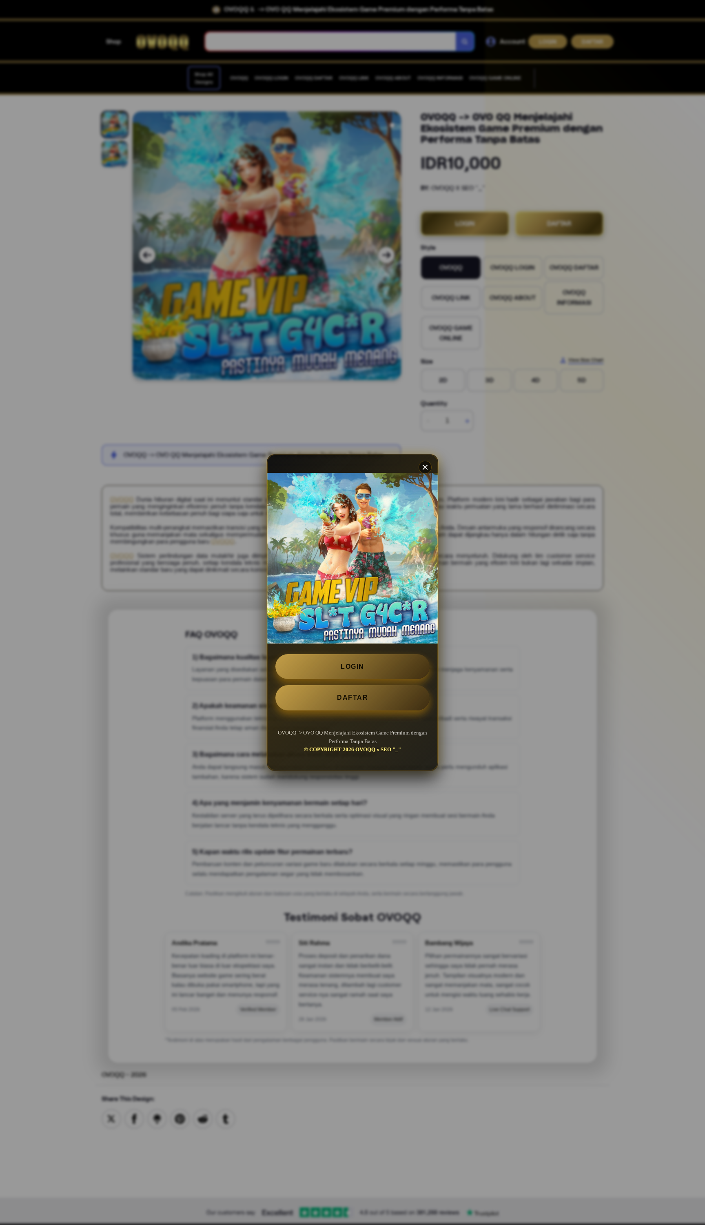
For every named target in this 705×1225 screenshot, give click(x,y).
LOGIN (352, 666)
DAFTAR (352, 697)
